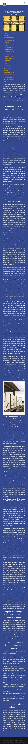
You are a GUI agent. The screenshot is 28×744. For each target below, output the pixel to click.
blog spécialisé (10, 740)
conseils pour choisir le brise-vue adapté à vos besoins (9, 74)
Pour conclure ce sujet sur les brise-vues (9, 79)
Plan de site (22, 742)
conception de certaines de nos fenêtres (13, 269)
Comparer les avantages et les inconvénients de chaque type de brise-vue (9, 67)
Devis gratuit (6, 0)
